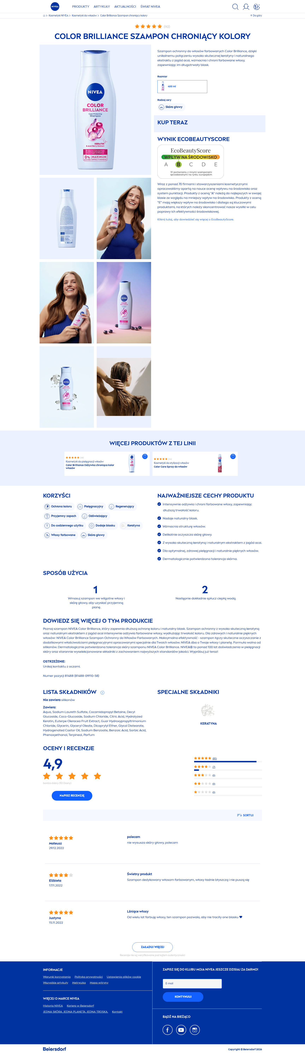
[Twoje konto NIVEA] (246, 7)
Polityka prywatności (89, 976)
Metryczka (79, 982)
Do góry (257, 15)
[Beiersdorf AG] (54, 1049)
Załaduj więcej (152, 947)
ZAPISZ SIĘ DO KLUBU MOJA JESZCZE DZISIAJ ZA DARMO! (210, 969)
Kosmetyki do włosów (84, 15)
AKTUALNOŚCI (125, 6)
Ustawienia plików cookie (124, 976)
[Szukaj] (235, 7)
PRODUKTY (80, 6)
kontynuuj (183, 996)
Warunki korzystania (57, 976)
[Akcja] (256, 7)
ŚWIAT (150, 6)
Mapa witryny (99, 982)
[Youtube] (181, 1030)
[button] (145, 456)
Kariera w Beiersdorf (80, 1005)
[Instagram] (195, 1030)
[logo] (55, 7)
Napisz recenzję (72, 795)
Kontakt (117, 1011)
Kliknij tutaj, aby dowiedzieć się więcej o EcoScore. (195, 219)
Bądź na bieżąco (176, 1017)
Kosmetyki (58, 15)
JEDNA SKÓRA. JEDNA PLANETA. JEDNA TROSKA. (75, 1011)
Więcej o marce (61, 999)
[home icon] (44, 15)
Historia (53, 1005)
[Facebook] (168, 1030)
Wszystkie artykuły (55, 982)
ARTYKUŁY (102, 6)
